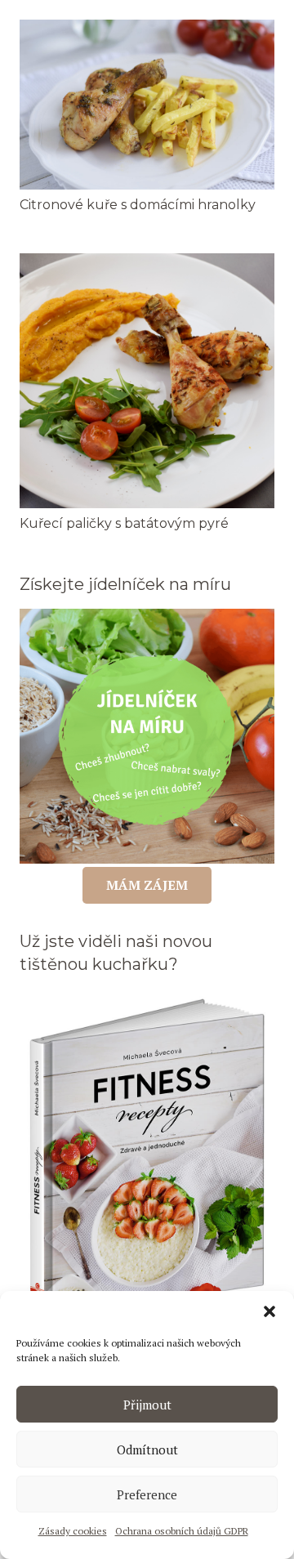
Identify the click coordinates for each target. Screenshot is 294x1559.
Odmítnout (147, 1449)
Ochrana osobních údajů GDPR (181, 1531)
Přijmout (147, 1404)
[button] (269, 1311)
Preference (147, 1494)
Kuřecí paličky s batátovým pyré (124, 523)
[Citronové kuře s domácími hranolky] (147, 29)
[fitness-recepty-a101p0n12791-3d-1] (147, 1158)
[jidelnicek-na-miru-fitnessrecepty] (147, 736)
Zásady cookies (72, 1531)
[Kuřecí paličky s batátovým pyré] (147, 262)
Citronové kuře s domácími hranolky (138, 204)
